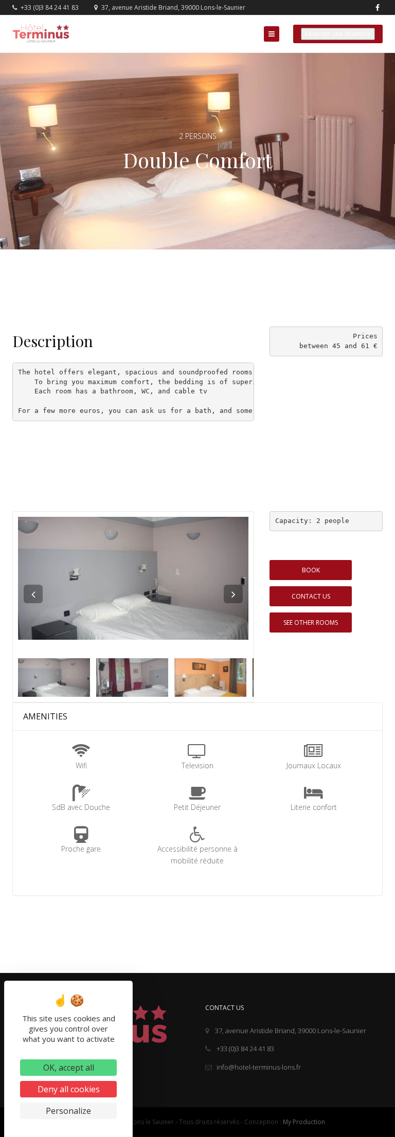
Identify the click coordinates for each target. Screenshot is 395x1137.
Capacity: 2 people (312, 521)
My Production (304, 1121)
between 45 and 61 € (338, 346)
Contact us (311, 596)
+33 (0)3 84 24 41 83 (49, 7)
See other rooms (310, 622)
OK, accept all (68, 1067)
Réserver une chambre (338, 33)
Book (311, 570)
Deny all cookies (69, 1089)
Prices (365, 336)
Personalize (68, 1110)
